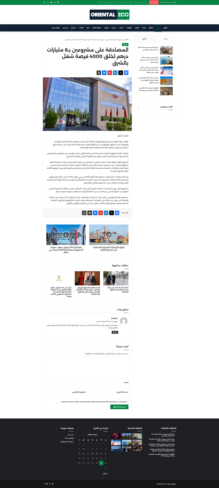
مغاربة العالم (97, 28)
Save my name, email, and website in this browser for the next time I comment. (93, 402)
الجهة (158, 28)
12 (97, 453)
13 (92, 453)
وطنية (106, 28)
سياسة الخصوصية (67, 442)
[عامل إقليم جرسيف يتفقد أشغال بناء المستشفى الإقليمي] (166, 50)
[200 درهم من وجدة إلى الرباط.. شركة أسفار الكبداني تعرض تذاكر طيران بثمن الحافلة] (166, 70)
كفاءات (81, 28)
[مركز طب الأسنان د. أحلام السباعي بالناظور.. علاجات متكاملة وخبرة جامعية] (137, 436)
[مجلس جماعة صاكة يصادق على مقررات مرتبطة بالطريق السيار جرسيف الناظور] (166, 81)
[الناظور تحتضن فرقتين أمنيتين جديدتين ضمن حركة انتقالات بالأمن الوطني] (127, 449)
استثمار (73, 28)
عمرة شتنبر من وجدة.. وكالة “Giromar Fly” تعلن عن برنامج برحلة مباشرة (149, 60)
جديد (166, 39)
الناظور (151, 28)
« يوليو (105, 473)
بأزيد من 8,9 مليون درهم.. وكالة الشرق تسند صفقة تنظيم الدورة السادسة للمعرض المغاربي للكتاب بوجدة (60, 292)
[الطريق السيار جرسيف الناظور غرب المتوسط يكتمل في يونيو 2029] (166, 91)
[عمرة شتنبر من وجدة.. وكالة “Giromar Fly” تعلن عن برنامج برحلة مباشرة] (166, 60)
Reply (115, 332)
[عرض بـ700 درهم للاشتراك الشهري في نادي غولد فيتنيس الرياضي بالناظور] (137, 449)
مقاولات (129, 28)
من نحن (65, 28)
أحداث (121, 28)
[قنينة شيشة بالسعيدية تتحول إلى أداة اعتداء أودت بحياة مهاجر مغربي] (116, 436)
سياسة (114, 28)
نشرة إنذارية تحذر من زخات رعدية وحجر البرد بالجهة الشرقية (117, 290)
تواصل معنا (55, 28)
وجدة (144, 28)
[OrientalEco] (109, 14)
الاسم (125, 382)
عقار (88, 28)
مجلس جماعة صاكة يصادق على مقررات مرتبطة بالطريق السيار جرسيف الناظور (148, 80)
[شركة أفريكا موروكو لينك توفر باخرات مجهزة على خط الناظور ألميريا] (116, 449)
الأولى (165, 28)
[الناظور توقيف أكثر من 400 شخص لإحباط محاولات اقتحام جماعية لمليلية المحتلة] (127, 436)
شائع (145, 39)
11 (101, 453)
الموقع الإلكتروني (79, 392)
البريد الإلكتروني (121, 392)
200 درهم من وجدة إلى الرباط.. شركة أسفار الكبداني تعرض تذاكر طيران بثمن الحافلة (119, 2)
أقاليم (137, 28)
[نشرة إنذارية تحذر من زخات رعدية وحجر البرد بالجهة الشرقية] (115, 278)
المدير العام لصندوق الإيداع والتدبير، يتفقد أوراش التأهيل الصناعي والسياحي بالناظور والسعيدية (88, 291)
